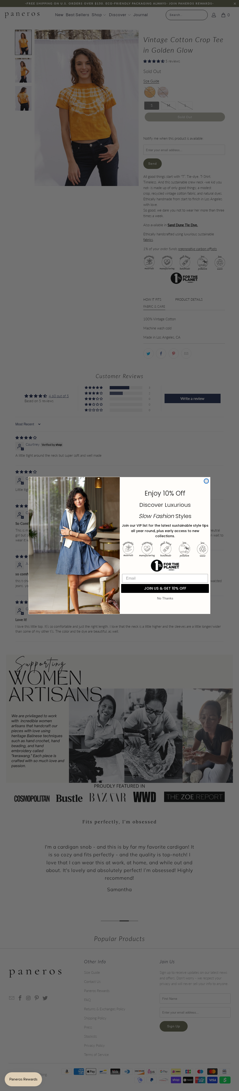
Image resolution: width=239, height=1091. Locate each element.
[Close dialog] (206, 481)
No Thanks (165, 598)
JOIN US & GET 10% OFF (165, 588)
